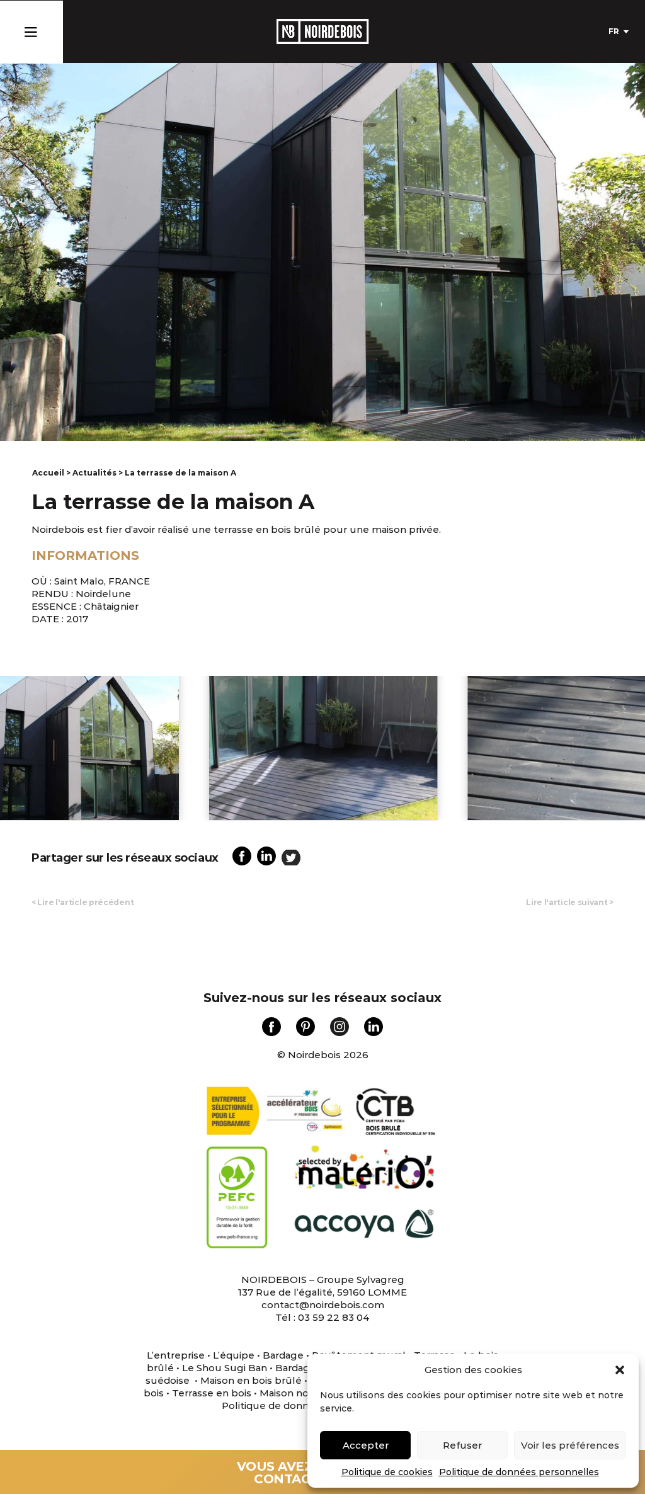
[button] (620, 1370)
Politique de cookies (387, 1472)
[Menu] (30, 29)
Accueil (48, 472)
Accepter (366, 1445)
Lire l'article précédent (82, 902)
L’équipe (233, 1355)
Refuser (462, 1445)
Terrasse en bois (210, 1393)
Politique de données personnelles (519, 1472)
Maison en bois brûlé (251, 1380)
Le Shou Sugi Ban (224, 1368)
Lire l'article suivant (570, 902)
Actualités (94, 472)
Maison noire (290, 1393)
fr (613, 31)
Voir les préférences (570, 1445)
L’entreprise (176, 1355)
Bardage (283, 1355)
